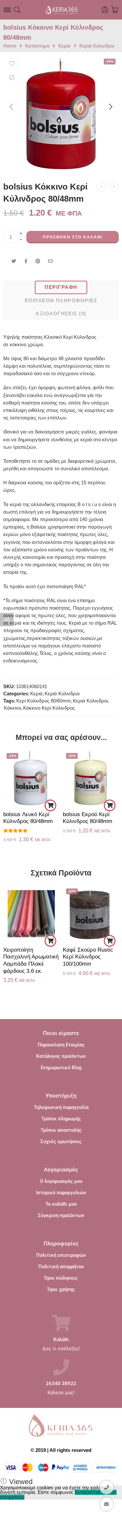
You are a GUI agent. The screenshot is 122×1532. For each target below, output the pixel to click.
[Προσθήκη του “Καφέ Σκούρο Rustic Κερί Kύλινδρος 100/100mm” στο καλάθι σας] (109, 941)
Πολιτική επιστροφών (61, 1255)
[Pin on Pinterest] (37, 261)
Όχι (95, 1492)
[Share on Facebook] (25, 261)
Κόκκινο (12, 708)
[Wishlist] (12, 64)
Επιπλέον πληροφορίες (61, 300)
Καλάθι (61, 1339)
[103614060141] (61, 113)
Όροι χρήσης (61, 1289)
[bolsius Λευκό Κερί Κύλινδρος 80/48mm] (31, 778)
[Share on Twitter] (13, 261)
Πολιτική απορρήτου (61, 1267)
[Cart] (115, 10)
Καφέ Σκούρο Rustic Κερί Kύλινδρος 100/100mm (88, 957)
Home (9, 46)
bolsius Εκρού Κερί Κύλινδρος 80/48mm (87, 818)
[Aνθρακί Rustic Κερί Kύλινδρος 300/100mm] (101, 187)
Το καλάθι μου (61, 1204)
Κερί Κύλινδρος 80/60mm (43, 700)
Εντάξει (83, 1492)
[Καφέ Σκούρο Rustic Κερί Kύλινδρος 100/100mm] (91, 913)
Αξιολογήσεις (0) (60, 313)
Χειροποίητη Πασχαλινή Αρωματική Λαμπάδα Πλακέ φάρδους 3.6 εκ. (31, 960)
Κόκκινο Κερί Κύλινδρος (49, 708)
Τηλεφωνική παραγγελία (61, 1107)
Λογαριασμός (61, 1169)
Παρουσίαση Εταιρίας (61, 1045)
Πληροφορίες (61, 1243)
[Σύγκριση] (12, 77)
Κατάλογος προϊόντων (61, 1056)
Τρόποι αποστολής (61, 1130)
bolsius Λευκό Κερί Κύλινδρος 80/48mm (28, 818)
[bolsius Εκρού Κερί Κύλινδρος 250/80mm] (114, 187)
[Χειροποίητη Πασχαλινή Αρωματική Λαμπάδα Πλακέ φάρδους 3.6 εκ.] (31, 913)
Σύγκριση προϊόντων (61, 1215)
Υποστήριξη (61, 1095)
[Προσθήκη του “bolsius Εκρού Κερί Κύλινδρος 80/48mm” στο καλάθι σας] (109, 805)
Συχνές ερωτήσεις (61, 1141)
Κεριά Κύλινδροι (96, 46)
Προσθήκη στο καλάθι (72, 237)
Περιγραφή (61, 287)
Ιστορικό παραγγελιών (61, 1193)
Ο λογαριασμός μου (61, 1181)
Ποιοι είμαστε (61, 1033)
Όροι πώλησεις (61, 1278)
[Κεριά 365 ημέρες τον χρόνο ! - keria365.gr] (61, 9)
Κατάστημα (37, 46)
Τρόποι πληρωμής (61, 1119)
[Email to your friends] (50, 261)
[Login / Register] (105, 10)
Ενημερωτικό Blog (61, 1068)
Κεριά (64, 46)
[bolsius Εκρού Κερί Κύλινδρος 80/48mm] (91, 778)
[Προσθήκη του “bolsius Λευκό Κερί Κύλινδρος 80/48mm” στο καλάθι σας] (50, 805)
